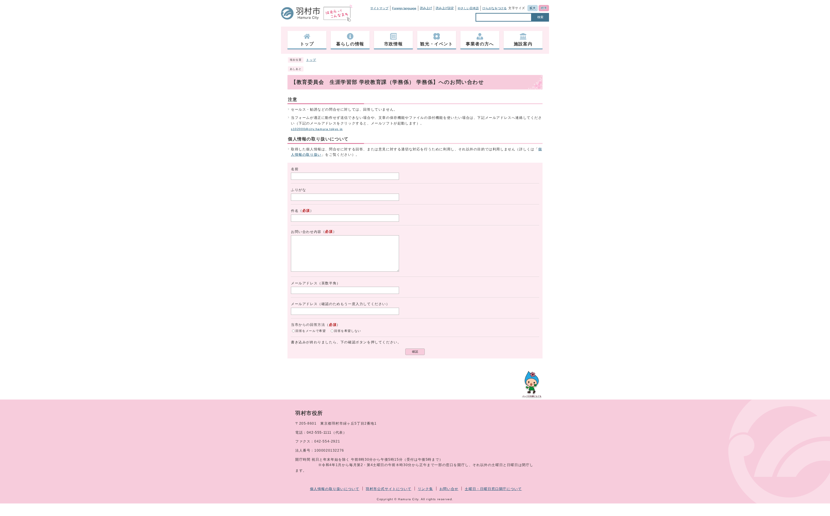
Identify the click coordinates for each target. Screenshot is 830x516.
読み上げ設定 (445, 8)
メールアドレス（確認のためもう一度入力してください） (340, 304)
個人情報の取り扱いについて (334, 489)
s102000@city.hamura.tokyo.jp (317, 129)
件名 (294, 211)
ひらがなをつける (494, 8)
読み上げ (426, 8)
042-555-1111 (319, 432)
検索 (540, 17)
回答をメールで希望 (310, 330)
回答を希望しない (347, 330)
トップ (311, 60)
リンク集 (425, 489)
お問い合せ (448, 489)
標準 (544, 8)
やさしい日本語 (468, 8)
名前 (294, 169)
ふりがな (298, 190)
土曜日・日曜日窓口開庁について (493, 489)
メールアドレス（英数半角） (315, 283)
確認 (415, 351)
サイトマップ (379, 8)
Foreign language (404, 8)
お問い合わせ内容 (306, 232)
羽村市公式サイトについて (388, 489)
